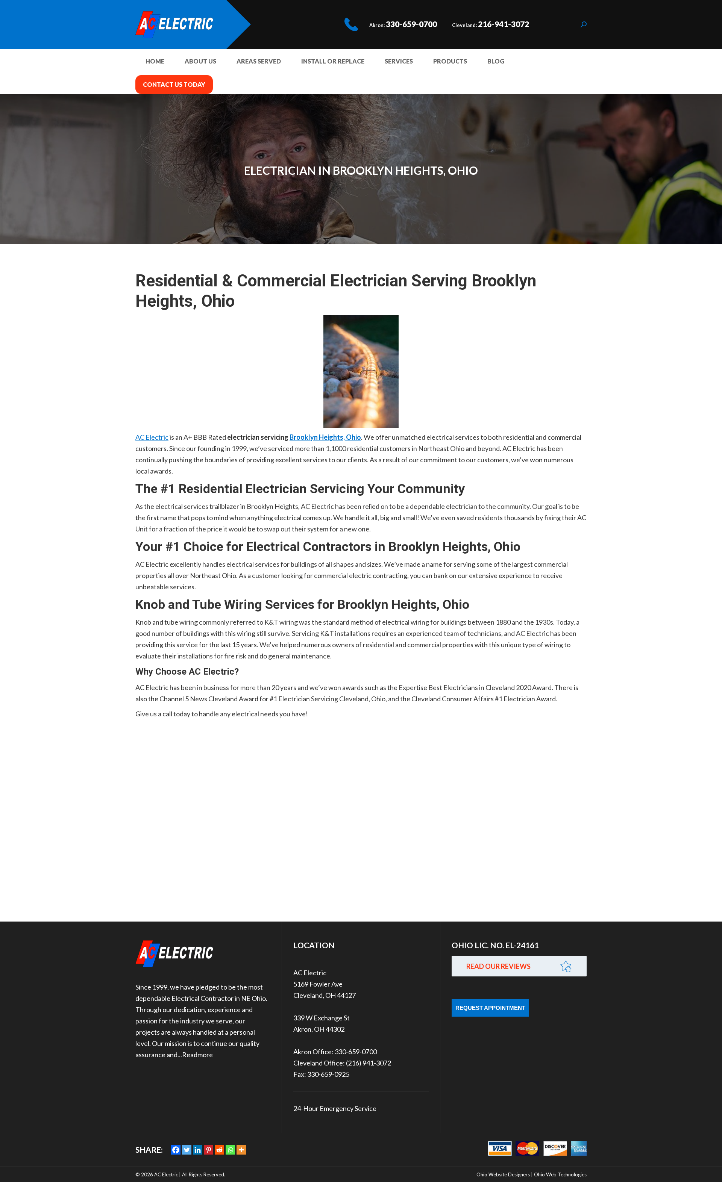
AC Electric (151, 437)
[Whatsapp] (230, 1150)
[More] (241, 1150)
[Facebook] (175, 1150)
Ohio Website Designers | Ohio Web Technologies (531, 1174)
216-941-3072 (503, 24)
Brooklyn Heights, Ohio (325, 437)
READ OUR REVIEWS (498, 966)
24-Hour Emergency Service (334, 1108)
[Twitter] (186, 1150)
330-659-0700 (411, 24)
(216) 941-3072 (368, 1063)
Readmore (197, 1054)
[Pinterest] (208, 1150)
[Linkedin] (197, 1150)
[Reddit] (219, 1150)
